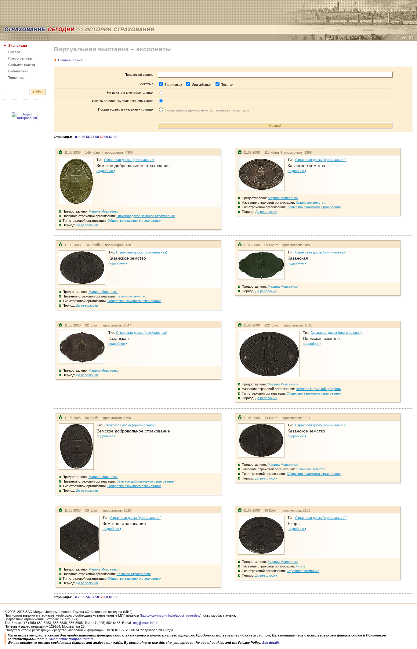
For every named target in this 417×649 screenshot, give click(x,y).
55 (83, 137)
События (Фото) (21, 65)
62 (115, 137)
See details (271, 642)
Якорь (293, 523)
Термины (16, 77)
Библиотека (18, 71)
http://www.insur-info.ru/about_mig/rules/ (170, 615)
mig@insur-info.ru (146, 623)
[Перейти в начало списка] (76, 137)
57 (92, 137)
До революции (87, 225)
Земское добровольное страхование (133, 165)
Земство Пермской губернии (318, 389)
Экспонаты (17, 45)
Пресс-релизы (20, 58)
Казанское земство (306, 165)
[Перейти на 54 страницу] (79, 137)
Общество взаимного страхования (134, 220)
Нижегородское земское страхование (146, 216)
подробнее (105, 171)
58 (97, 137)
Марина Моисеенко (103, 211)
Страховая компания (303, 571)
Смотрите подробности (71, 639)
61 (111, 137)
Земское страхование (124, 523)
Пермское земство (321, 338)
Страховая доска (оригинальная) (129, 160)
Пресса (14, 52)
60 (106, 137)
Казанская (298, 258)
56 (88, 137)
